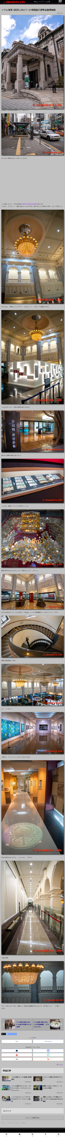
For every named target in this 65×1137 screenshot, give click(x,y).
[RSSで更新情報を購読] (48, 1059)
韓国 (4, 1034)
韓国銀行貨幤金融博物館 (29, 204)
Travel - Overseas (12, 1034)
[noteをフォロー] (48, 1055)
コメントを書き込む (32, 1118)
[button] (60, 557)
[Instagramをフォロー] (48, 1050)
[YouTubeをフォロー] (16, 1055)
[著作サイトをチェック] (16, 1050)
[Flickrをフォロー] (16, 1059)
